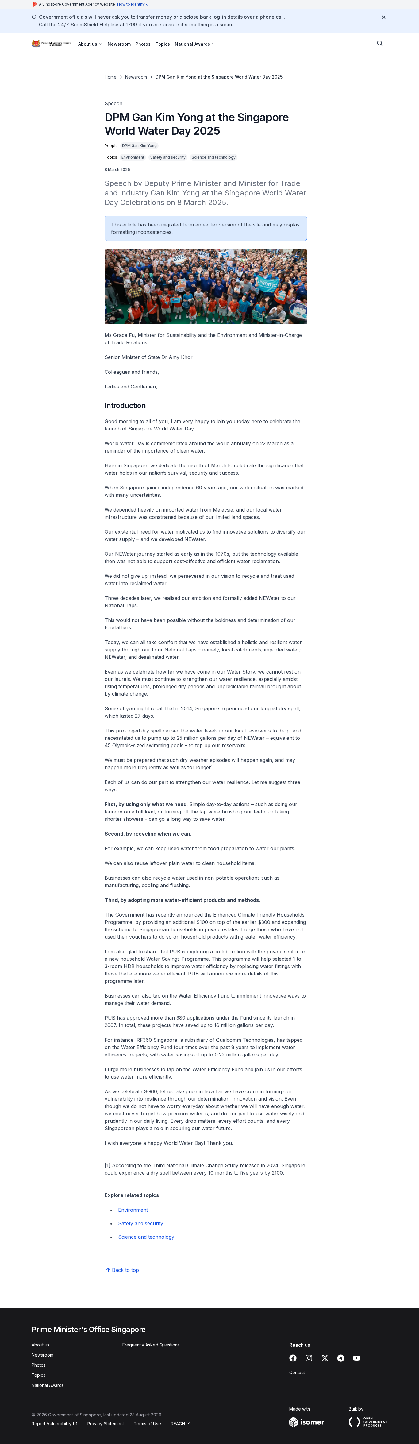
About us (40, 1344)
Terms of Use (147, 1423)
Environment (133, 1210)
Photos (143, 44)
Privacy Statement (105, 1423)
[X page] (325, 1358)
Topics (163, 44)
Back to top (125, 1270)
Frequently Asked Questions (151, 1344)
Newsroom (119, 44)
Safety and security (140, 1223)
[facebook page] (293, 1358)
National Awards (48, 1385)
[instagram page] (309, 1358)
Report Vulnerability (51, 1423)
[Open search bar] (380, 43)
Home (111, 76)
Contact (297, 1372)
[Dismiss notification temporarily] (383, 17)
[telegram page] (340, 1358)
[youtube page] (356, 1358)
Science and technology (146, 1237)
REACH (178, 1423)
